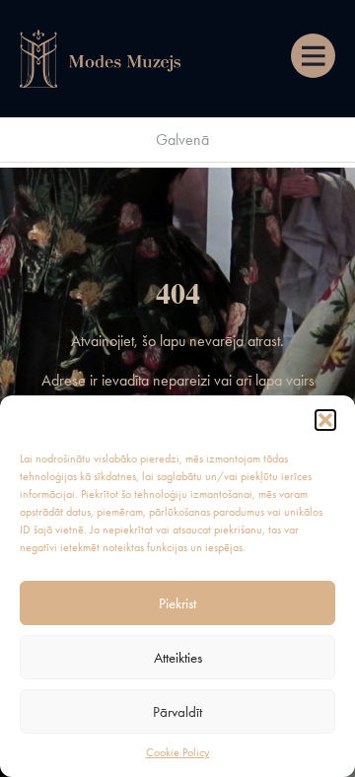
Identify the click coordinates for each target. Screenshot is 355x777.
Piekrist (177, 603)
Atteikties (178, 658)
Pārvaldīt (177, 712)
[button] (325, 420)
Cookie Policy (178, 752)
